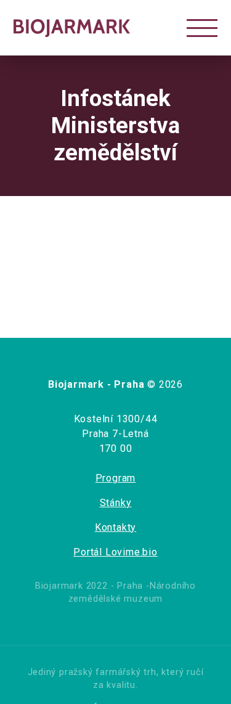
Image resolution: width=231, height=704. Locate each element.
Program (115, 478)
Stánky (116, 503)
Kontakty (115, 527)
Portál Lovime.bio (115, 552)
